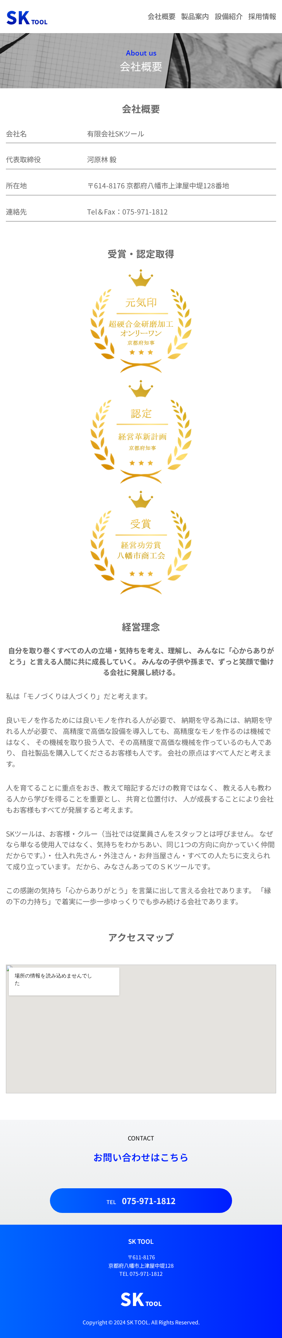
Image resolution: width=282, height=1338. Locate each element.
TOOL (27, 21)
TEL (141, 1200)
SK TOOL (141, 1241)
